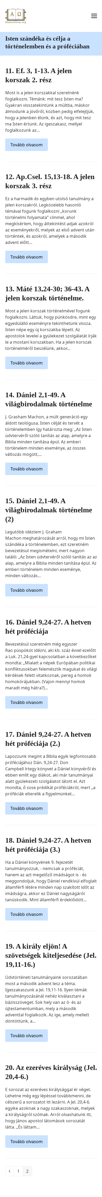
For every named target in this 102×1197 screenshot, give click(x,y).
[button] (94, 16)
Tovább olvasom (26, 145)
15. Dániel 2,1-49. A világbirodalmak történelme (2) (48, 510)
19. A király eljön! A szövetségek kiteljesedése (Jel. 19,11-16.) (51, 955)
